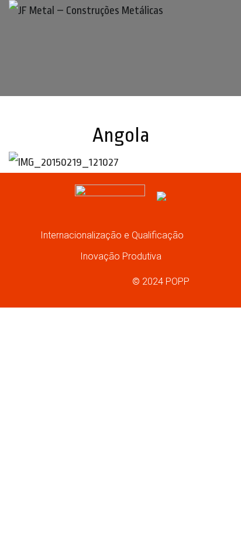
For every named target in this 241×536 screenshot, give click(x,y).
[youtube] (94, 280)
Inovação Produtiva (120, 256)
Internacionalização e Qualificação (113, 235)
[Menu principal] (218, 82)
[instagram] (71, 280)
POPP (178, 281)
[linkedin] (116, 280)
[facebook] (48, 280)
